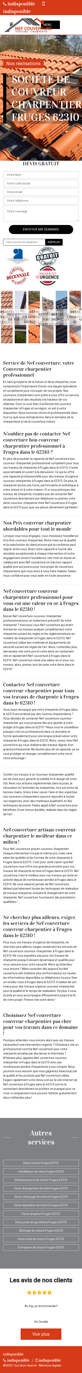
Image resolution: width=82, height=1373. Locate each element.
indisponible (21, 4)
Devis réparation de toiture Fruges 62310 (41, 1205)
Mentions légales (50, 1365)
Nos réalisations (23, 63)
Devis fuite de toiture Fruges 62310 (41, 1239)
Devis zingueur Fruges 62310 (41, 1213)
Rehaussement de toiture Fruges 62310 (41, 1180)
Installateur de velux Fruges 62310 (41, 1171)
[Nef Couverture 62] (27, 25)
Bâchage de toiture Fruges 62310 (41, 1230)
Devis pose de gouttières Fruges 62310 (41, 1222)
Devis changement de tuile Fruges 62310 (41, 1188)
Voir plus (41, 1334)
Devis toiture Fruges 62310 (41, 1163)
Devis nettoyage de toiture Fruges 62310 (41, 1196)
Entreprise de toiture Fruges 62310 (41, 1247)
